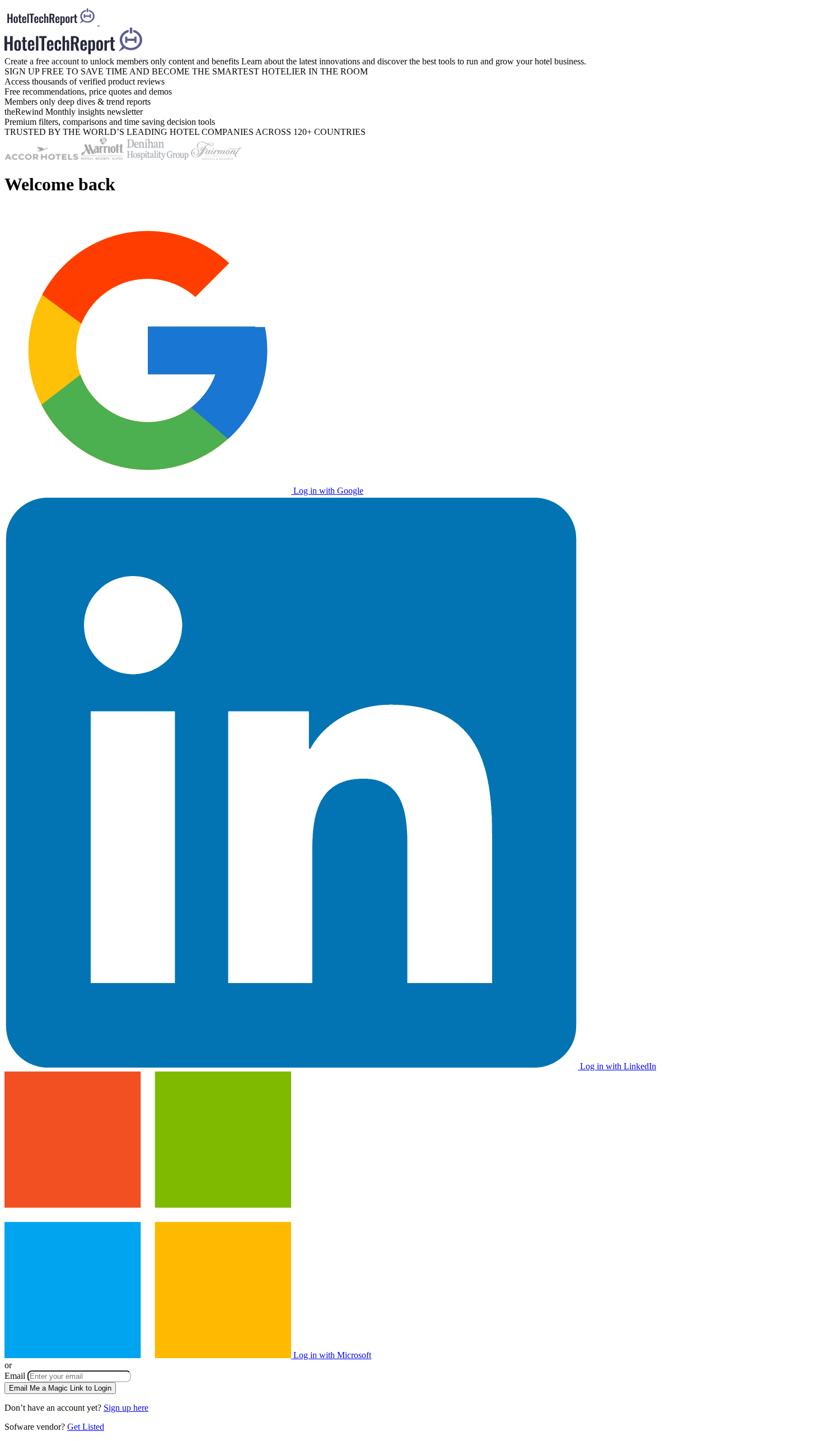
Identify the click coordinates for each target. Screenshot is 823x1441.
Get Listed (85, 1426)
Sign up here (126, 1407)
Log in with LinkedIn (617, 1066)
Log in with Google (327, 490)
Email (15, 1376)
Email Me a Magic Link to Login (60, 1388)
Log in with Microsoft (331, 1355)
